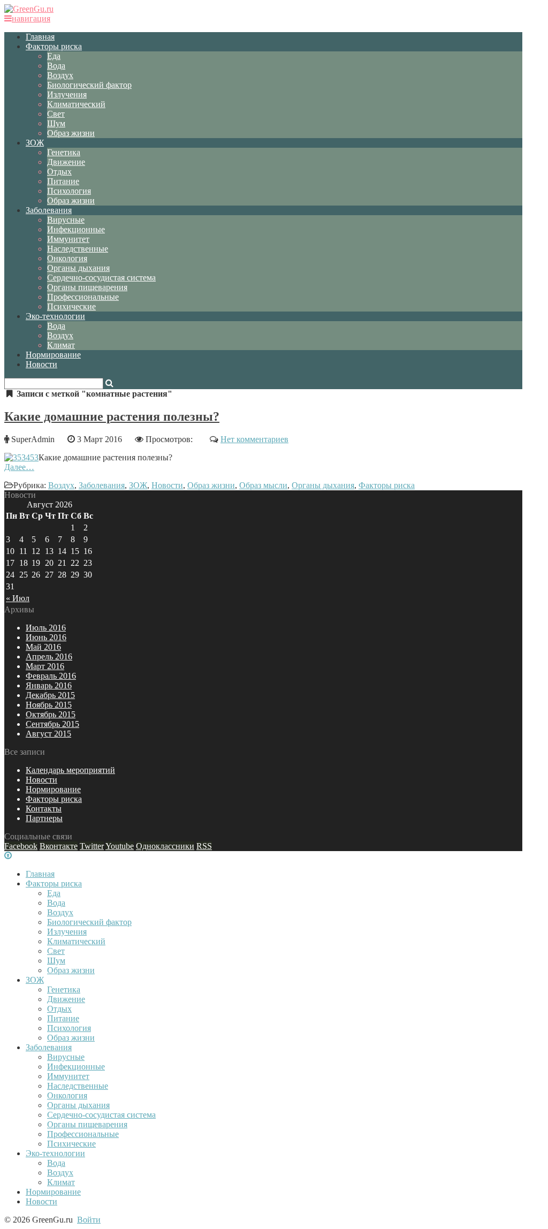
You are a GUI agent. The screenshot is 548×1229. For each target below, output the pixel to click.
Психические (71, 306)
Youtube (119, 846)
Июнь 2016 (46, 637)
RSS (204, 846)
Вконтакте (59, 846)
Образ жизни (71, 133)
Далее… (19, 467)
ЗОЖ (35, 142)
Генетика (63, 152)
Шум (56, 123)
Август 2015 (48, 733)
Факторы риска (54, 46)
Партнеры (44, 818)
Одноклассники (165, 846)
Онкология (67, 258)
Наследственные (77, 248)
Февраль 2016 (51, 675)
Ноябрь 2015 (49, 704)
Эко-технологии (55, 316)
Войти (89, 1219)
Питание (63, 181)
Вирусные (66, 219)
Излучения (67, 94)
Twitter (92, 846)
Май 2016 (43, 646)
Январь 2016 (49, 685)
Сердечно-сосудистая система (101, 277)
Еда (53, 55)
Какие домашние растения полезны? (111, 416)
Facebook (20, 846)
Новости (41, 364)
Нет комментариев (254, 439)
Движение (66, 161)
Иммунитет (68, 239)
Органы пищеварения (87, 287)
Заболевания (49, 210)
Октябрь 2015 (50, 714)
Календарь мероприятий (70, 770)
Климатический (76, 104)
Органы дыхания (78, 267)
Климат (61, 345)
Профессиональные (83, 296)
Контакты (44, 808)
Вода (56, 65)
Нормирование (53, 354)
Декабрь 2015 (50, 695)
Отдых (59, 171)
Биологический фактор (89, 84)
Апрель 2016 (49, 656)
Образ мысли (263, 485)
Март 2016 (45, 666)
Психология (69, 190)
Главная (40, 36)
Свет (56, 113)
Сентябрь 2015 (52, 724)
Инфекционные (76, 229)
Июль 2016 (46, 627)
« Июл (17, 598)
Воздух (60, 75)
